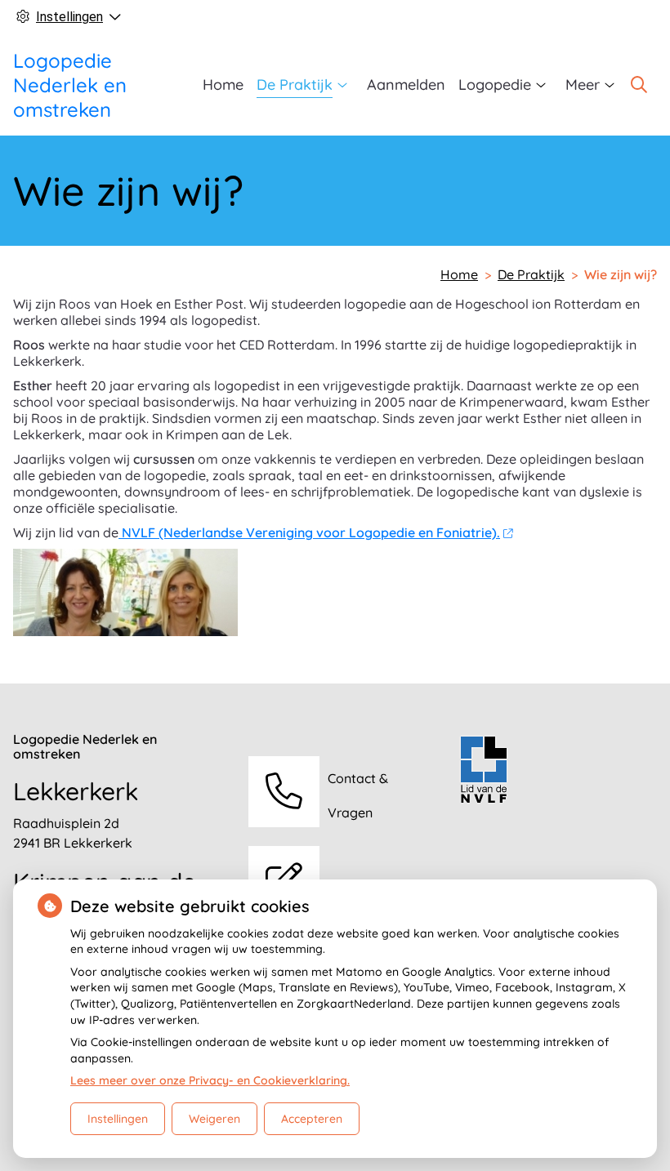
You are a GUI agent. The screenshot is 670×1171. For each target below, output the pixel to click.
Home (223, 84)
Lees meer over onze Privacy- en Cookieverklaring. (210, 1080)
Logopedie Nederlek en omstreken (70, 85)
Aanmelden (406, 84)
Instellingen (117, 1118)
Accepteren (311, 1118)
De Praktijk (295, 84)
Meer (582, 84)
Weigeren (214, 1118)
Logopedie (494, 84)
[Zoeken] (639, 85)
